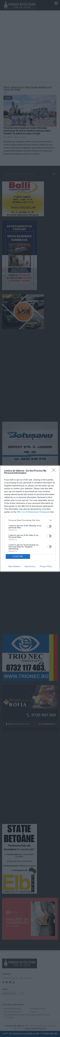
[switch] (49, 526)
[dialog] (30, 518)
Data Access (30, 566)
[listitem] (30, 520)
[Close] (54, 471)
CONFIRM (18, 556)
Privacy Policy (46, 566)
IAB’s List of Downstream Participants (33, 512)
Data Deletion (14, 566)
